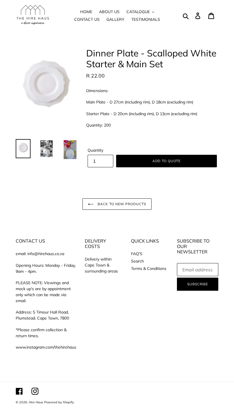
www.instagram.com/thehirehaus (46, 347)
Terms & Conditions (148, 268)
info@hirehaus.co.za (45, 253)
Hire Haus (36, 402)
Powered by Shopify (59, 402)
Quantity (95, 150)
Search (137, 261)
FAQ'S (136, 253)
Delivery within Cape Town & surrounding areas (101, 265)
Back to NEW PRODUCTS (121, 204)
